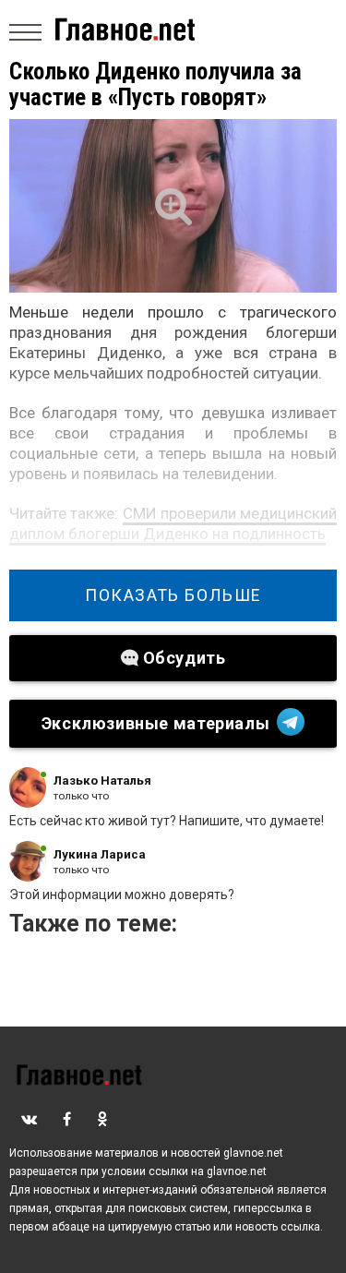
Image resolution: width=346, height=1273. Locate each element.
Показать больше (173, 595)
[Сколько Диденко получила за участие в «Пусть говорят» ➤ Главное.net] (173, 206)
